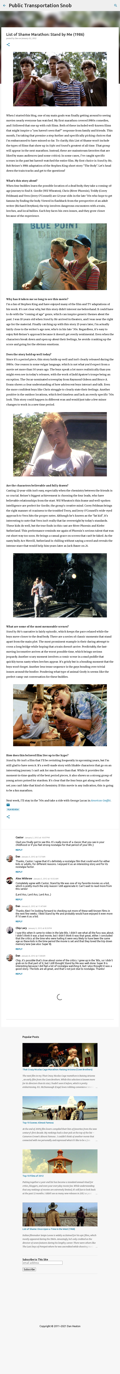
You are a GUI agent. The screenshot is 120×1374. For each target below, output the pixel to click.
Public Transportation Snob (40, 5)
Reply (19, 850)
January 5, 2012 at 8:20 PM (40, 928)
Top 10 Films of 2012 (33, 1176)
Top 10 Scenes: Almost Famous (38, 1122)
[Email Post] (8, 806)
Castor (20, 837)
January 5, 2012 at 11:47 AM (33, 906)
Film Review (13, 809)
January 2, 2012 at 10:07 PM (37, 837)
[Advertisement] (60, 1298)
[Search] (116, 5)
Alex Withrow (24, 878)
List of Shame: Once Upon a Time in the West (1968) (48, 1229)
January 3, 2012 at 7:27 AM (33, 857)
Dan (18, 856)
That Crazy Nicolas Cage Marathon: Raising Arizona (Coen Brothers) (57, 1069)
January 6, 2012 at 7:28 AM (33, 956)
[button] (8, 45)
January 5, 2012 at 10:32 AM (45, 879)
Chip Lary (21, 928)
